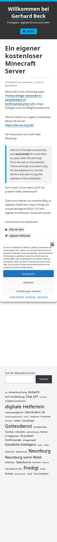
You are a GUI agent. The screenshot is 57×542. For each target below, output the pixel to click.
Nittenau (9, 462)
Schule (9, 473)
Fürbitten (9, 421)
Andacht (33, 392)
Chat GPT (32, 397)
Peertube (36, 462)
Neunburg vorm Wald (23, 457)
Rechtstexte (30, 297)
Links (46, 445)
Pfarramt (45, 462)
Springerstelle (20, 474)
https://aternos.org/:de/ (19, 125)
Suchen (43, 379)
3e (6, 392)
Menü (30, 31)
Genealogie (28, 420)
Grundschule (39, 426)
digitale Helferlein (19, 235)
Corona (43, 397)
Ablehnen (28, 282)
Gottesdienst (18, 426)
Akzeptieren (28, 273)
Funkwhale (46, 416)
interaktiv (20, 431)
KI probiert (27, 436)
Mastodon (10, 451)
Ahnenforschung (18, 392)
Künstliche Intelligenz (20, 444)
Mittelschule (21, 451)
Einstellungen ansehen (28, 291)
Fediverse (34, 416)
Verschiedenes (41, 473)
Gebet (17, 420)
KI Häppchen (12, 435)
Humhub (9, 431)
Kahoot (44, 431)
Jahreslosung (33, 432)
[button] (52, 244)
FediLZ (26, 417)
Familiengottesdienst (13, 417)
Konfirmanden (13, 440)
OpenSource (23, 462)
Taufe (29, 473)
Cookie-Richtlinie (16, 297)
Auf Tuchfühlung (14, 397)
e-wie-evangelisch (14, 412)
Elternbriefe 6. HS (35, 412)
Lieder (39, 445)
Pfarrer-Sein (16, 229)
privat (42, 469)
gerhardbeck (11, 85)
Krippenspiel (29, 440)
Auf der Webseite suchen (20, 373)
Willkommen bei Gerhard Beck (28, 12)
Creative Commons (15, 400)
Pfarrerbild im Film (13, 469)
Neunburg (39, 451)
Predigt (31, 468)
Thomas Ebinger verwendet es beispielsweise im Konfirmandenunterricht (23, 99)
